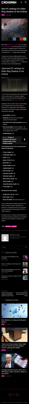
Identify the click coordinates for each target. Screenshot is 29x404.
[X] (17, 38)
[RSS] (10, 395)
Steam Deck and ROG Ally (18, 100)
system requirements (6, 46)
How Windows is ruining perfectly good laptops (13, 321)
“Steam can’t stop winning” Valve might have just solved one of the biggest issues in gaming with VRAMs (13, 346)
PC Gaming (14, 226)
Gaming (3, 350)
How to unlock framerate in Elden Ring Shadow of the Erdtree (22, 294)
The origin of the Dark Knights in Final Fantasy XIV (10, 257)
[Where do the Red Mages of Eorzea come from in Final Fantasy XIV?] (25, 271)
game (11, 52)
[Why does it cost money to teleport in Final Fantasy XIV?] (25, 277)
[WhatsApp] (24, 38)
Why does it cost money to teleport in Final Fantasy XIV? (11, 276)
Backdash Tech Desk (15, 235)
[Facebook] (14, 38)
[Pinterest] (21, 38)
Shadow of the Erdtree (13, 45)
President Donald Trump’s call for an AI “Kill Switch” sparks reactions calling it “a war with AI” (14, 372)
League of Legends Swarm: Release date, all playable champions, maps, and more (7, 294)
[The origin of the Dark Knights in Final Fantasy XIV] (25, 258)
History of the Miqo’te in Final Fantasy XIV (11, 264)
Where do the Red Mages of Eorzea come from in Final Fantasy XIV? (11, 270)
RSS (13, 394)
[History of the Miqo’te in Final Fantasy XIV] (25, 264)
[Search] (26, 247)
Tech (3, 14)
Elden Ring (19, 62)
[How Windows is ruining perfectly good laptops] (14, 311)
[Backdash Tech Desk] (5, 237)
